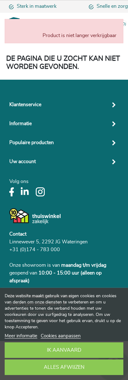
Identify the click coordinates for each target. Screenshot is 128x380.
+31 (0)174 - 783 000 (34, 249)
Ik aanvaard (64, 350)
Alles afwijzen (64, 367)
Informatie (20, 123)
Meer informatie (21, 336)
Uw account (22, 161)
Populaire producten (31, 142)
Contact (17, 234)
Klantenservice (25, 104)
